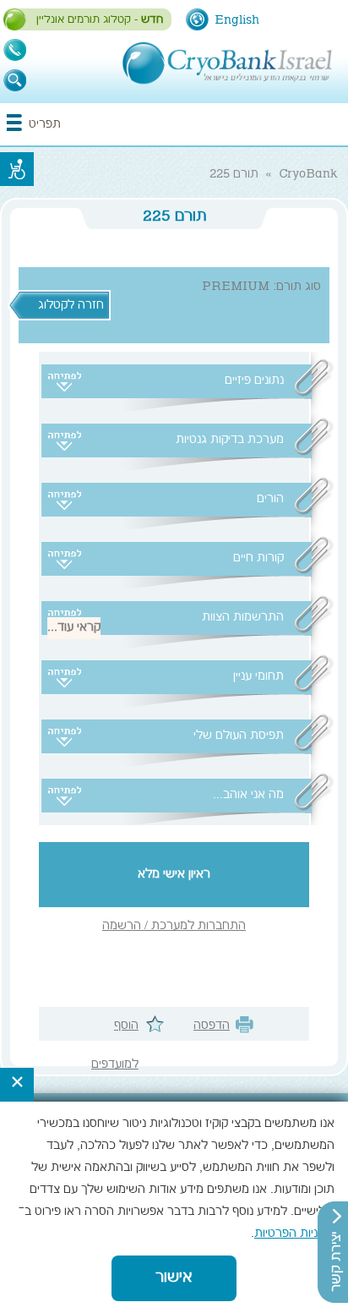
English (237, 20)
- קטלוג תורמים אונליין (99, 20)
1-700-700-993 (14, 50)
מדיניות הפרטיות (294, 1234)
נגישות (17, 169)
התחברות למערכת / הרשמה (174, 927)
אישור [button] (174, 1278)
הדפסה (211, 1026)
